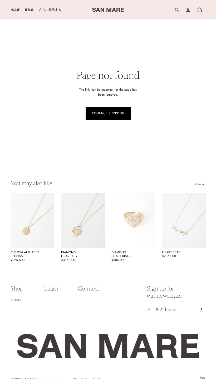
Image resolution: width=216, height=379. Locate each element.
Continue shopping (108, 113)
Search (17, 300)
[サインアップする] (200, 309)
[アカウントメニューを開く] (188, 10)
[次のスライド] (50, 220)
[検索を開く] (177, 10)
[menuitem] (50, 9)
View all (200, 184)
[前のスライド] (15, 220)
